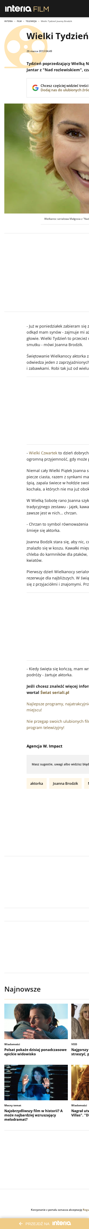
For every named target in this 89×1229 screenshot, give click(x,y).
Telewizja (31, 21)
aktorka (36, 783)
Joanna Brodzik (65, 783)
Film (19, 21)
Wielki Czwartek (43, 452)
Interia (8, 21)
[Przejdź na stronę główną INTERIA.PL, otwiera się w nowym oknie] (18, 8)
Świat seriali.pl (54, 692)
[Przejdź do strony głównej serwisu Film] (41, 8)
